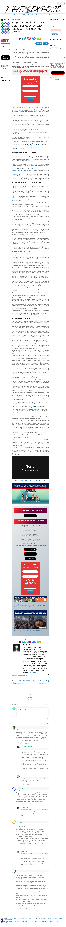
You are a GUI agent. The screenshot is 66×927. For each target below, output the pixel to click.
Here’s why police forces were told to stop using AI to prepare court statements (19, 606)
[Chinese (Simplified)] (6, 39)
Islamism (36, 921)
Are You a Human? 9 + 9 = (30, 94)
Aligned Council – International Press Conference (29, 480)
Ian (26, 748)
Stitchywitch (28, 809)
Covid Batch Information (56, 41)
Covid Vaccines (9, 922)
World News (4, 74)
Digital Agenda (25, 921)
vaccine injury (43, 921)
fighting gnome (29, 853)
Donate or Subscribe (5, 57)
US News (4, 73)
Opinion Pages (4, 68)
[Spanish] (4, 40)
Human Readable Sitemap (54, 81)
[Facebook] (23, 39)
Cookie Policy (52, 83)
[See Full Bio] (37, 672)
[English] (2, 39)
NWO (32, 921)
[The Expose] (33, 9)
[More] (40, 39)
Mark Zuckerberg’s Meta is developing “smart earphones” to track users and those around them (40, 682)
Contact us (50, 14)
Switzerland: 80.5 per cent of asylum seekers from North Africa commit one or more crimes (30, 631)
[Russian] (4, 39)
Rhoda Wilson (16, 34)
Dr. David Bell (15, 155)
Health (57, 921)
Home (14, 14)
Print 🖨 (39, 43)
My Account (34, 14)
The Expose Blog (5, 69)
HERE (29, 160)
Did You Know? (5, 66)
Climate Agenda (17, 921)
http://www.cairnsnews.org (35, 780)
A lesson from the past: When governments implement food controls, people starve (30, 606)
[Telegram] (28, 39)
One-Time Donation (30, 554)
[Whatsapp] (38, 39)
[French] (8, 40)
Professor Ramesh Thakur (18, 163)
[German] (8, 39)
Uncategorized (5, 71)
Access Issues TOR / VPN (54, 79)
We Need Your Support (23, 14)
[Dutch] (2, 40)
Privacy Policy (52, 85)
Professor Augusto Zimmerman (19, 170)
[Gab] (25, 39)
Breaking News (5, 65)
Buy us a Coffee (30, 558)
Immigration (51, 921)
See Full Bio (33, 672)
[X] (20, 39)
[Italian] (6, 40)
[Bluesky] (33, 39)
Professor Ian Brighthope (17, 174)
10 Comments (32, 34)
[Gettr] (30, 39)
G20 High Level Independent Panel (31, 395)
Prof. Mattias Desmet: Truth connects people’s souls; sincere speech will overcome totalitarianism (21, 682)
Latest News (4, 67)
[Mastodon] (35, 39)
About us (43, 14)
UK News (4, 70)
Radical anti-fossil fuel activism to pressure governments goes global (41, 606)
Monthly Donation (30, 549)
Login (47, 704)
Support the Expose (30, 515)
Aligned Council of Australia (21, 107)
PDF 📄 (45, 43)
